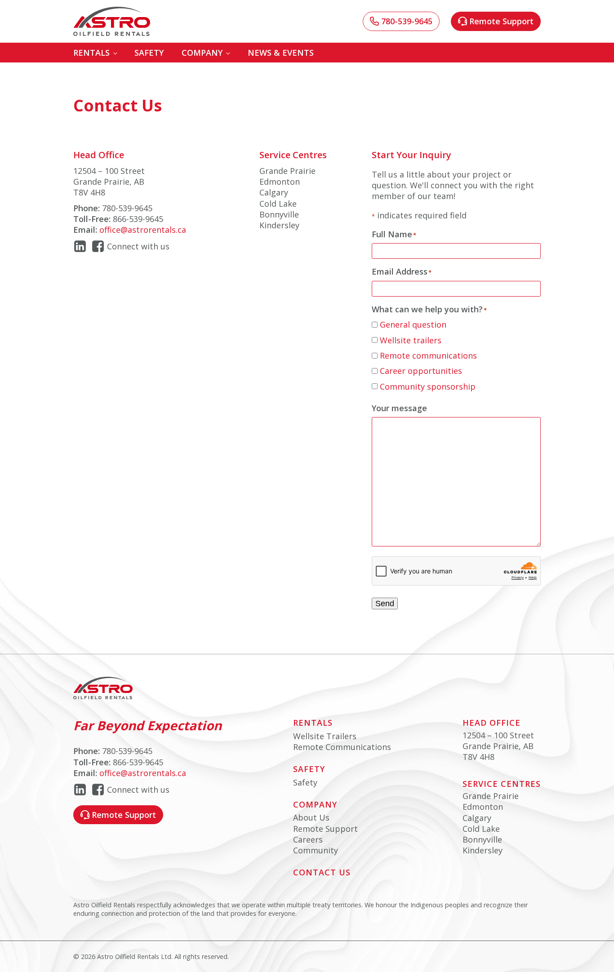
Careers (308, 839)
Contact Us (514, 52)
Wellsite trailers (410, 340)
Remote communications (428, 355)
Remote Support (325, 828)
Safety (149, 52)
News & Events (281, 52)
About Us (311, 817)
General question (413, 324)
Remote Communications (342, 746)
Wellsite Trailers (324, 736)
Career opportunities (421, 370)
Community (315, 850)
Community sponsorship (428, 386)
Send (384, 603)
